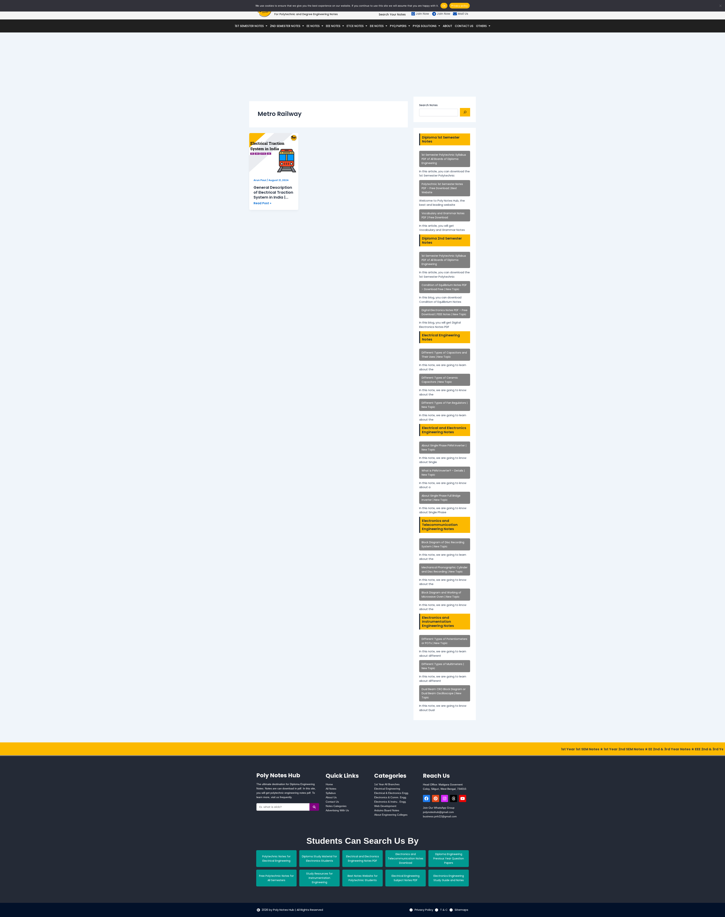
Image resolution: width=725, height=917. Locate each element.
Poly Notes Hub (278, 775)
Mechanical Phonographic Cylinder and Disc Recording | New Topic (444, 569)
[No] (720, 6)
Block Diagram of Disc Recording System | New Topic (443, 544)
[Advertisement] (328, 70)
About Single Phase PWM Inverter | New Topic (444, 448)
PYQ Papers (398, 26)
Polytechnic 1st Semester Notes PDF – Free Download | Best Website (442, 188)
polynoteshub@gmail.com (438, 812)
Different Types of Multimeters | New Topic (443, 666)
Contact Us (464, 26)
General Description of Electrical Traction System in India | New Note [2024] (273, 192)
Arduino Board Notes (386, 810)
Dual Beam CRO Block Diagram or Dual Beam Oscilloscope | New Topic (444, 693)
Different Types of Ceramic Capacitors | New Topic (440, 380)
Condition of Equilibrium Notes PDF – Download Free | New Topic (444, 287)
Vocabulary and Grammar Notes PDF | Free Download (443, 215)
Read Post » (262, 203)
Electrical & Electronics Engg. (391, 792)
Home (329, 784)
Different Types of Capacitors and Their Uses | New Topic (444, 355)
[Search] (465, 112)
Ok (444, 5)
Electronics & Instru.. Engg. (390, 801)
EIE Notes (377, 26)
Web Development (385, 806)
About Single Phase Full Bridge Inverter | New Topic (441, 498)
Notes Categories (336, 806)
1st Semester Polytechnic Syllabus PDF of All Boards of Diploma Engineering (444, 159)
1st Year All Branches (387, 784)
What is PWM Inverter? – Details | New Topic (443, 473)
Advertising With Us (337, 810)
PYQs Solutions (425, 26)
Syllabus (331, 792)
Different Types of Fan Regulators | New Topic (444, 405)
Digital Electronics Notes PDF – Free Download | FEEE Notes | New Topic (444, 312)
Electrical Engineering (387, 788)
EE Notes (313, 26)
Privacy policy (459, 5)
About (447, 26)
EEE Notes (333, 26)
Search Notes (428, 105)
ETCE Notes (355, 26)
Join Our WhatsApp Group (438, 807)
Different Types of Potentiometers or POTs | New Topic (444, 641)
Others (481, 26)
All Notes (331, 788)
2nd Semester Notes (285, 26)
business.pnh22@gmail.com (440, 816)
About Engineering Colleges (390, 814)
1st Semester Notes (249, 26)
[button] (251, 26)
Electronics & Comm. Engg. (390, 797)
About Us (331, 797)
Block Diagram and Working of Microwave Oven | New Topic (441, 595)
